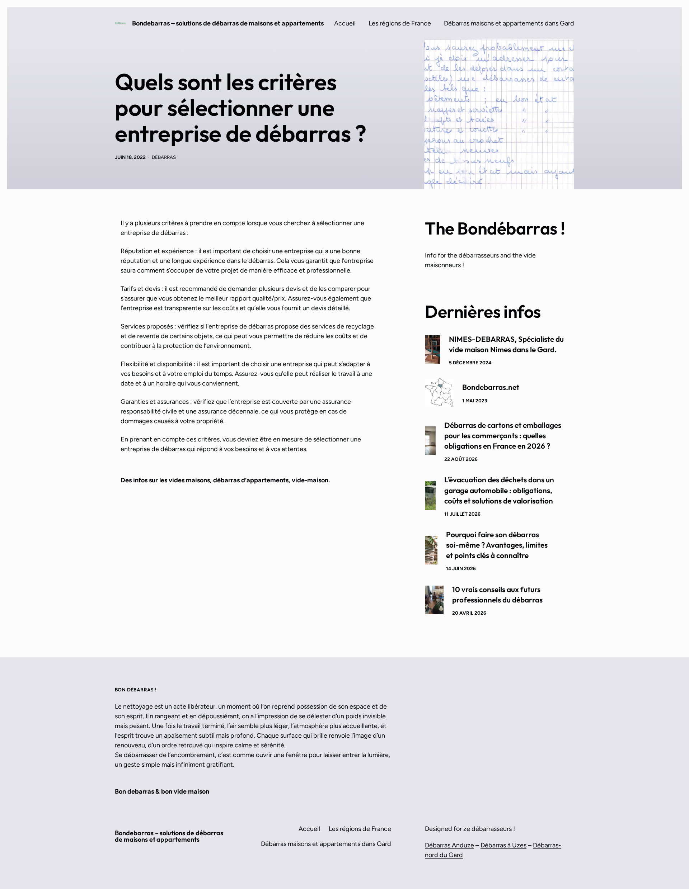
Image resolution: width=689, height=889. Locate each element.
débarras (164, 157)
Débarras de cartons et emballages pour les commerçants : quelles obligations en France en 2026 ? (502, 435)
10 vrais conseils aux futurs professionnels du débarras (497, 594)
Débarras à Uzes (503, 845)
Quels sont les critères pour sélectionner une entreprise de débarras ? (240, 107)
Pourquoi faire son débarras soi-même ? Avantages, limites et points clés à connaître (497, 545)
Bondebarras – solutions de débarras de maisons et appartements (228, 23)
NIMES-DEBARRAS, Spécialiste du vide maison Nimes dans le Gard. (506, 344)
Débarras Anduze (449, 845)
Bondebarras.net (490, 387)
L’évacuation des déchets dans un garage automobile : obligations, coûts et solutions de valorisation (499, 490)
